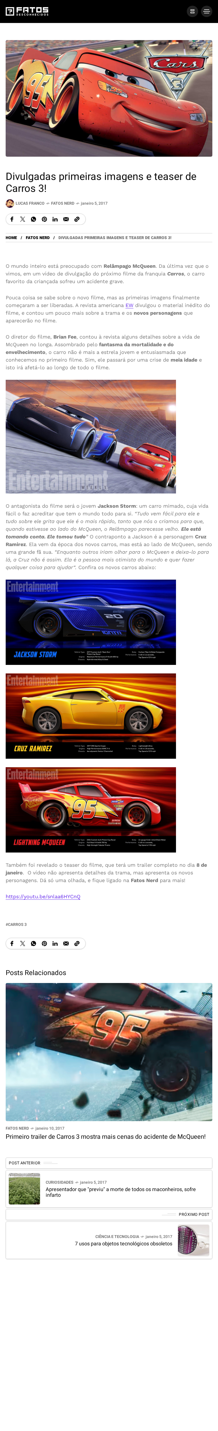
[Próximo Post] (193, 1240)
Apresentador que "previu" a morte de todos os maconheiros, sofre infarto (121, 1192)
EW (129, 305)
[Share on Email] (66, 218)
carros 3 (17, 925)
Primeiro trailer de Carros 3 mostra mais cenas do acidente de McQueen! (106, 1136)
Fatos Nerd (62, 203)
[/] (192, 11)
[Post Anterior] (24, 1188)
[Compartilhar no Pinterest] (44, 218)
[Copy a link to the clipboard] (77, 218)
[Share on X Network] (22, 218)
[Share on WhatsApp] (33, 218)
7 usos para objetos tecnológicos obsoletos (123, 1244)
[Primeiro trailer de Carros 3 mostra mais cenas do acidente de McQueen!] (109, 1052)
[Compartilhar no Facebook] (12, 218)
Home (11, 238)
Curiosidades (60, 1182)
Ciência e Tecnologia (117, 1237)
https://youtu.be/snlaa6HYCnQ (43, 896)
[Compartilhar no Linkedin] (55, 218)
